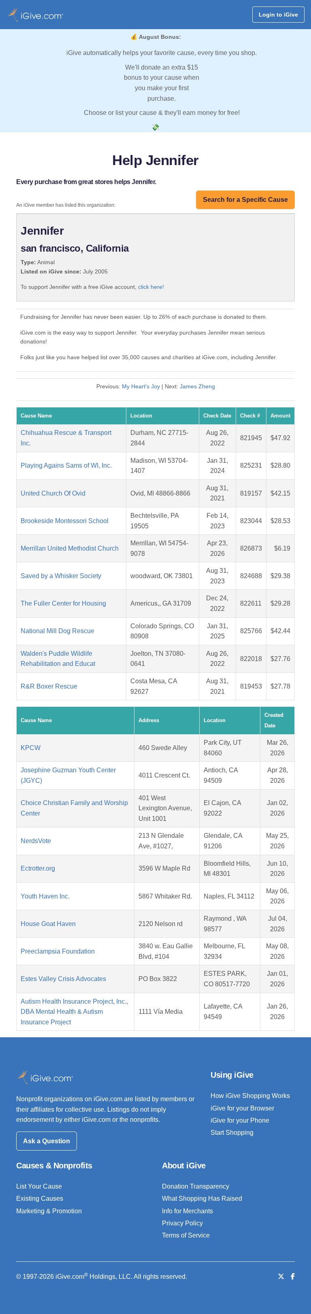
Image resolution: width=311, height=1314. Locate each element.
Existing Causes (39, 1198)
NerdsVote (36, 840)
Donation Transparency (195, 1186)
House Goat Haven (48, 923)
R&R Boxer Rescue (49, 686)
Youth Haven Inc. (45, 896)
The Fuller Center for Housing (63, 603)
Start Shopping (232, 1132)
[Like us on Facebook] (293, 1276)
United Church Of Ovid (53, 493)
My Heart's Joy (141, 386)
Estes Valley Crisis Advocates (63, 978)
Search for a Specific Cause (245, 199)
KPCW (30, 747)
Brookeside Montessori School (65, 520)
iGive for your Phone (240, 1120)
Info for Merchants (187, 1211)
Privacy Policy (182, 1223)
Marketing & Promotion (49, 1211)
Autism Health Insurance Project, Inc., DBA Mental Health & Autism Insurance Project (74, 1012)
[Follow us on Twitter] (281, 1276)
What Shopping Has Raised (202, 1198)
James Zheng (197, 386)
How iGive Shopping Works (250, 1095)
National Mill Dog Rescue (57, 630)
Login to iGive (278, 14)
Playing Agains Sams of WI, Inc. (66, 465)
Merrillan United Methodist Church (70, 548)
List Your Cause (39, 1186)
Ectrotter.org (38, 868)
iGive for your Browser (242, 1108)
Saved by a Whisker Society (61, 575)
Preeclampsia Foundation (58, 951)
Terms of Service (186, 1235)
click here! (151, 287)
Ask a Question (46, 1141)
